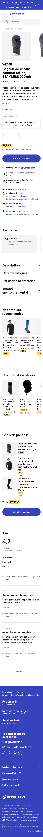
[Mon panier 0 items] (38, 14)
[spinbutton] (11, 136)
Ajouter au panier (21, 158)
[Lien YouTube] (15, 753)
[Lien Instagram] (20, 753)
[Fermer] (39, 5)
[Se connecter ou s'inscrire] (32, 14)
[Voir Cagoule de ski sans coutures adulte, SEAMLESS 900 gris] (9, 449)
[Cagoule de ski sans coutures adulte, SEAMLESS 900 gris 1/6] (16, 46)
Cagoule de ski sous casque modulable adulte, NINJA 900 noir (9, 404)
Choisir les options (21, 512)
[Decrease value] (5, 137)
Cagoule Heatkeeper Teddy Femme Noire (26, 403)
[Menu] (5, 14)
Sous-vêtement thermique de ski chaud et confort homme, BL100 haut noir (10, 342)
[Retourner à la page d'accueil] (18, 13)
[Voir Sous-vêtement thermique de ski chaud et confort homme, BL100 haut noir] (9, 463)
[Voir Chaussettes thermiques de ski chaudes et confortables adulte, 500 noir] (9, 484)
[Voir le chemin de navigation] (3, 29)
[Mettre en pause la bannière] (35, 5)
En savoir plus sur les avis (12, 551)
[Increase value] (17, 137)
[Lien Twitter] (9, 753)
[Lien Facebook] (4, 753)
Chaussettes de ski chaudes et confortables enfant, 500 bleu (27, 341)
